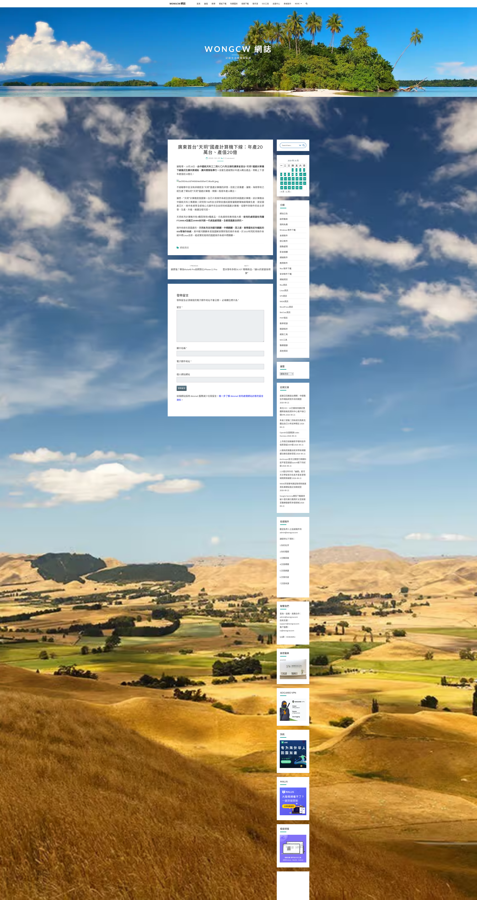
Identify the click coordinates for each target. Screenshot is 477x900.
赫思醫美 (284, 219)
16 (297, 179)
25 (305, 183)
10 (301, 174)
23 (297, 183)
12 (282, 179)
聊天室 (255, 3)
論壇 (206, 3)
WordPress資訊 (286, 307)
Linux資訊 (284, 290)
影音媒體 (284, 252)
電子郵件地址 (184, 361)
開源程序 (284, 329)
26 (282, 187)
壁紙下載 (222, 3)
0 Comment (229, 158)
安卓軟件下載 (286, 274)
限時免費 (284, 224)
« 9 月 (282, 191)
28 (289, 187)
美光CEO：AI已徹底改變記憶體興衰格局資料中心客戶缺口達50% (293, 411)
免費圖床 (234, 3)
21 (289, 183)
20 (286, 183)
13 (286, 179)
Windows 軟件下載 (288, 230)
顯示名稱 (182, 348)
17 (301, 179)
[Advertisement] (238, 121)
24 (301, 183)
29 (293, 187)
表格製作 (287, 3)
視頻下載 (245, 3)
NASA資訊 (284, 301)
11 (305, 174)
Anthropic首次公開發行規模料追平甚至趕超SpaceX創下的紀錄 (293, 462)
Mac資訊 (283, 285)
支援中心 (276, 3)
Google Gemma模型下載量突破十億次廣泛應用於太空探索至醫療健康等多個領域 (293, 499)
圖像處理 (284, 246)
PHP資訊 (284, 318)
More (297, 3)
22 (293, 183)
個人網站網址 (183, 374)
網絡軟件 (284, 257)
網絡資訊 (184, 247)
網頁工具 (284, 334)
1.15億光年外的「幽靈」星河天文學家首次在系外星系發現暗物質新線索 (293, 474)
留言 (180, 307)
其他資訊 (284, 351)
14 (289, 179)
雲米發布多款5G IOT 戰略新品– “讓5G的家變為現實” (247, 270)
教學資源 (284, 323)
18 (305, 179)
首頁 (198, 3)
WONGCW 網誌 (178, 3)
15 (293, 179)
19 (282, 183)
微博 (213, 3)
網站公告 (284, 213)
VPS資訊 (283, 296)
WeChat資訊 (285, 312)
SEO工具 (265, 3)
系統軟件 (284, 235)
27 (286, 187)
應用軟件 (284, 263)
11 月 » (288, 191)
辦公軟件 (284, 241)
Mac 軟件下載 (285, 268)
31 (301, 187)
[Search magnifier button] (303, 145)
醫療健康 (284, 345)
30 (297, 187)
